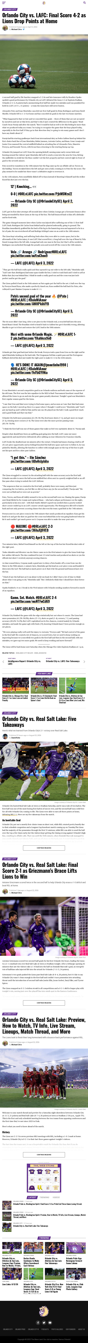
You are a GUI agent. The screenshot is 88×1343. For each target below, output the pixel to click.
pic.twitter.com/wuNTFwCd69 (30, 601)
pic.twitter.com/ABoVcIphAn (30, 461)
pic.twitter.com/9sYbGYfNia (29, 372)
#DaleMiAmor (37, 299)
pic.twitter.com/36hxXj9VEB (29, 530)
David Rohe (15, 738)
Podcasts (45, 1329)
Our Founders (71, 1329)
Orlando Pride (20, 1329)
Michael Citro (16, 29)
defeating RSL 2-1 (9, 814)
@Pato (61, 296)
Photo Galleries (57, 1329)
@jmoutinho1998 (54, 364)
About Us (81, 1329)
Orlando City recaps (25, 653)
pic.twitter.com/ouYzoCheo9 (29, 255)
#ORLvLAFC (25, 193)
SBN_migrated (40, 653)
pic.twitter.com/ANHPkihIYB (30, 303)
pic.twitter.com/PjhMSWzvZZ (53, 193)
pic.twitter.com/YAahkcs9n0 (32, 338)
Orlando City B (33, 1329)
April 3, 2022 (45, 262)
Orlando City (7, 1329)
